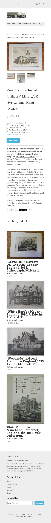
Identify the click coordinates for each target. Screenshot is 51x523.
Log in (12, 4)
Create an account (25, 4)
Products (16, 35)
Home (9, 481)
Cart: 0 (41, 4)
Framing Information (14, 135)
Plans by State (12, 484)
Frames (9, 487)
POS (36, 514)
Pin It (30, 210)
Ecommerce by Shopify (23, 517)
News (9, 493)
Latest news (13, 456)
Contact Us (10, 490)
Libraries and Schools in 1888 (18, 460)
